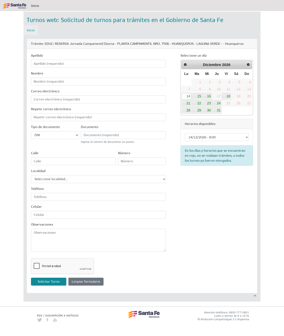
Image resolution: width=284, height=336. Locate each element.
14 (188, 96)
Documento (89, 127)
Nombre (37, 73)
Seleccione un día (193, 55)
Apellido (37, 55)
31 (219, 110)
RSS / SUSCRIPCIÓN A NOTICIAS (58, 315)
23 (209, 103)
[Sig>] (248, 64)
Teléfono (37, 189)
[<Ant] (185, 64)
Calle (34, 153)
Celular (36, 207)
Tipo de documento (45, 127)
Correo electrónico (45, 91)
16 (209, 96)
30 (209, 110)
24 (219, 103)
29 (199, 110)
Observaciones (42, 224)
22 (199, 103)
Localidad (38, 171)
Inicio (36, 6)
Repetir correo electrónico (51, 109)
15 (199, 96)
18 (228, 96)
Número (124, 153)
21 (188, 103)
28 (188, 110)
